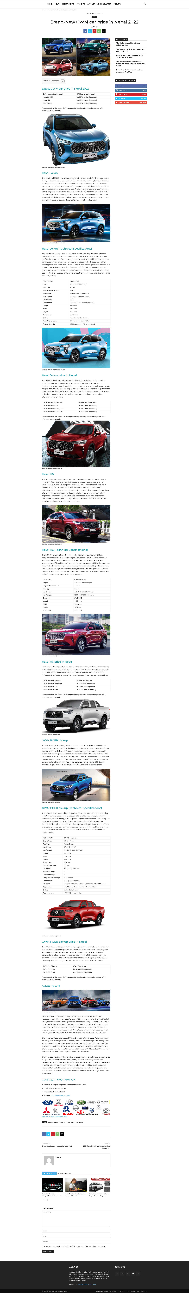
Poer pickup (79, 1122)
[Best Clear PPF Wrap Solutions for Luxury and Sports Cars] (76, 1185)
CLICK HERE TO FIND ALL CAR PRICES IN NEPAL (54, 1116)
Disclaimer (144, 1291)
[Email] (104, 31)
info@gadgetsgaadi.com (87, 1284)
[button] (144, 4)
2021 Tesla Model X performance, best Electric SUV (96, 1147)
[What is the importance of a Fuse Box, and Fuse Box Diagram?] (99, 1185)
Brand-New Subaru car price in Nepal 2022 (57, 1146)
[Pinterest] (94, 31)
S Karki (95, 26)
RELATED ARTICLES (49, 1173)
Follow (143, 90)
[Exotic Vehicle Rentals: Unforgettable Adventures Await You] (52, 1185)
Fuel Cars (49, 10)
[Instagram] (122, 1273)
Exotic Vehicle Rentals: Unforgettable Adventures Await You (129, 71)
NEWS (57, 4)
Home (43, 10)
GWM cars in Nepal (53, 1122)
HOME (49, 4)
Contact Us (113, 1291)
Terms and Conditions (133, 1291)
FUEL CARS (81, 4)
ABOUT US (117, 4)
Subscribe (143, 102)
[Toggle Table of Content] (62, 81)
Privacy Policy (121, 1291)
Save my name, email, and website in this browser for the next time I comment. (75, 1246)
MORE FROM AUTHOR (64, 1173)
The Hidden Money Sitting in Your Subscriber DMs (128, 44)
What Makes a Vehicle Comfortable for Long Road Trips (130, 50)
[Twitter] (90, 31)
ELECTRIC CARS (68, 4)
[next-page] (46, 1200)
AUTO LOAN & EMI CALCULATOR (99, 4)
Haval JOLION (70, 1122)
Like (144, 86)
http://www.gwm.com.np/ (60, 1095)
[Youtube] (138, 1273)
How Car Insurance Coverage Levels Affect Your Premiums (129, 56)
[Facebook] (85, 31)
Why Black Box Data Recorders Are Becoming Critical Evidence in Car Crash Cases (130, 64)
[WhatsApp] (99, 31)
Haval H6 (62, 1122)
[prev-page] (43, 1200)
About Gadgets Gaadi (102, 1291)
